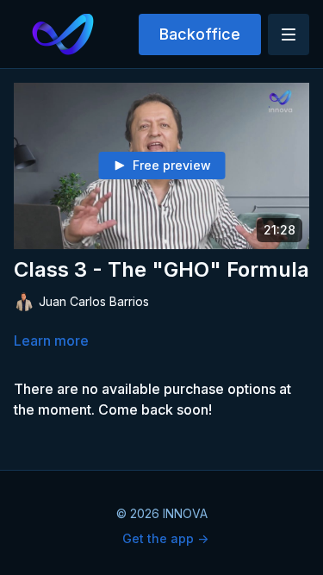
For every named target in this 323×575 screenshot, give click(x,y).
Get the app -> (165, 538)
